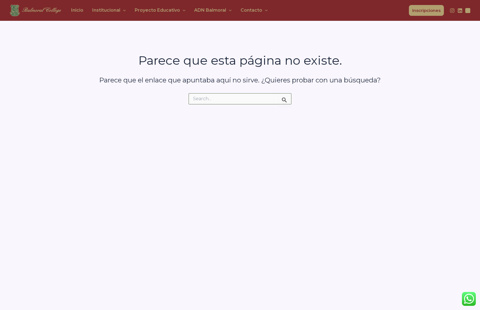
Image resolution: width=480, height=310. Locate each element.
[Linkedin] (460, 10)
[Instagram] (452, 10)
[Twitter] (467, 10)
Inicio (77, 10)
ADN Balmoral (210, 10)
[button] (123, 10)
